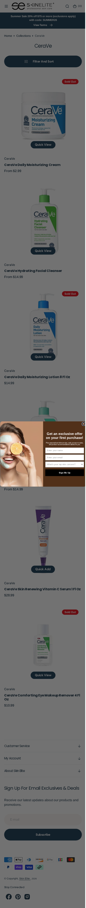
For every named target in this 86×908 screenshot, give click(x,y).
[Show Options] (80, 464)
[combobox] (62, 464)
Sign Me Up (63, 473)
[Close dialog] (81, 424)
